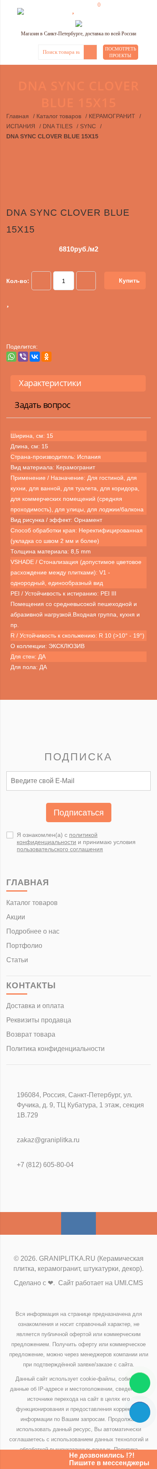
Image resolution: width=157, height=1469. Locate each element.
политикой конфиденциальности (57, 838)
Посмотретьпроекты (120, 52)
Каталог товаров (58, 116)
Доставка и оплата (35, 1005)
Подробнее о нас (32, 931)
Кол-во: (17, 281)
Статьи (17, 959)
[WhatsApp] (11, 357)
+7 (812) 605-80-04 (45, 1164)
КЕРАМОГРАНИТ (112, 116)
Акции (15, 917)
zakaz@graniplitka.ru (48, 1139)
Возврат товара (30, 1034)
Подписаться (79, 812)
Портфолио (24, 945)
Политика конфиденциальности (55, 1048)
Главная (17, 116)
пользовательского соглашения (60, 849)
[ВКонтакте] (35, 357)
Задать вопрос (43, 404)
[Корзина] (93, 9)
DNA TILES (57, 126)
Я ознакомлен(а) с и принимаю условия (76, 841)
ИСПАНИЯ (20, 126)
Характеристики (50, 383)
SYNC (88, 126)
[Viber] (23, 357)
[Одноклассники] (46, 357)
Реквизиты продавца (38, 1020)
